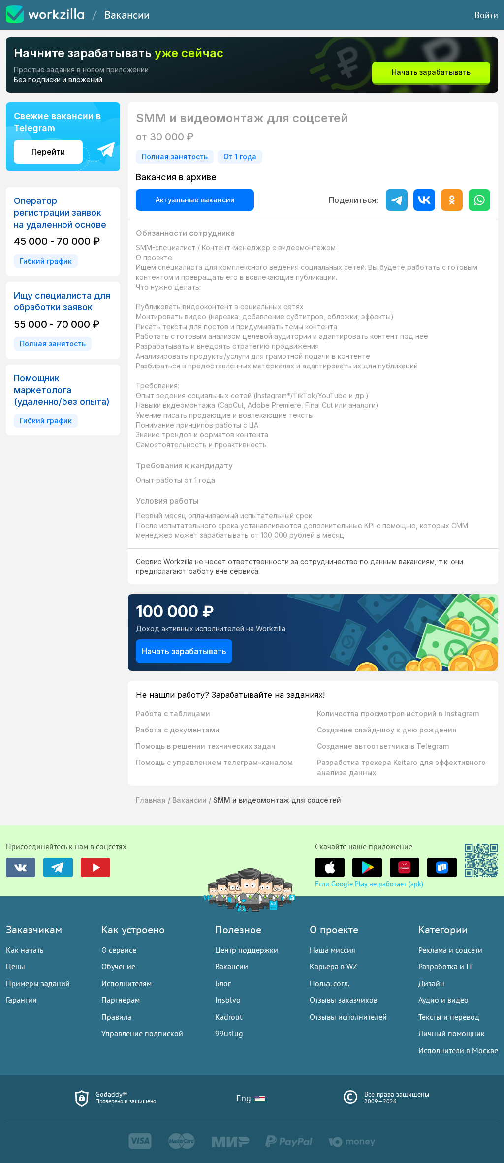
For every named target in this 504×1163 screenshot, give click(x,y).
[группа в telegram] (58, 867)
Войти (486, 15)
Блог (223, 983)
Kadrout (228, 1017)
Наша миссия (332, 950)
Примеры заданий (38, 983)
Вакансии (127, 15)
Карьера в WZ (333, 966)
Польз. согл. (329, 983)
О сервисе (118, 950)
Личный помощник (451, 1033)
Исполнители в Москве (458, 1050)
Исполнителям (126, 983)
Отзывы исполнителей (348, 1017)
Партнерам (120, 1000)
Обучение (118, 966)
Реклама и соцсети (450, 950)
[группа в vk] (20, 867)
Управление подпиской (142, 1033)
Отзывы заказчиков (344, 1000)
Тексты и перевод (448, 1017)
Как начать (24, 950)
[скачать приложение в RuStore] (442, 867)
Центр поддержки (246, 950)
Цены (15, 966)
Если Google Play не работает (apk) (369, 883)
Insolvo (228, 1000)
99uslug (229, 1033)
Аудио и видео (443, 1000)
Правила (116, 1017)
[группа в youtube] (95, 867)
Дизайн (431, 983)
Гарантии (21, 1000)
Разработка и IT (445, 966)
